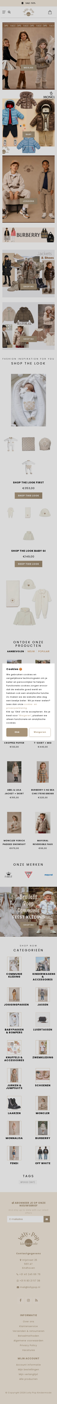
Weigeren (25, 715)
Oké (17, 732)
